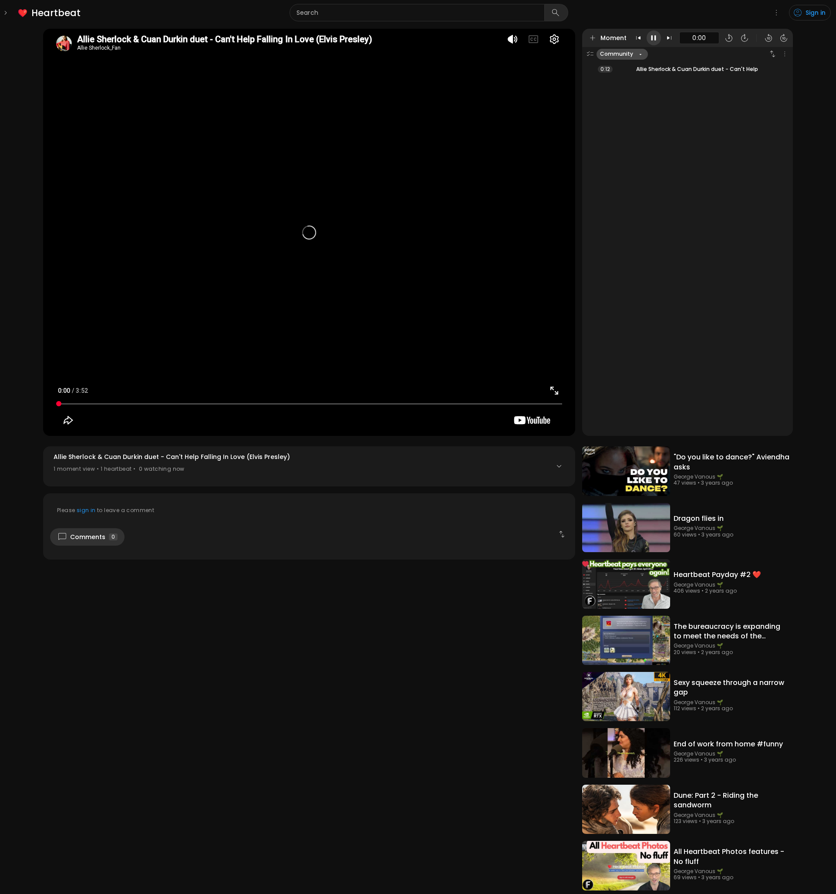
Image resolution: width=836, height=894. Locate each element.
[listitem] (50, 13)
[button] (309, 466)
